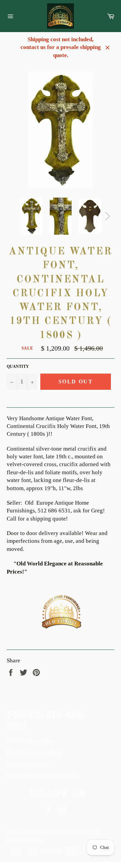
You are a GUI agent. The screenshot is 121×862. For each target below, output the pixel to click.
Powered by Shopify (26, 839)
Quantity (18, 366)
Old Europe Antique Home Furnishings (61, 831)
